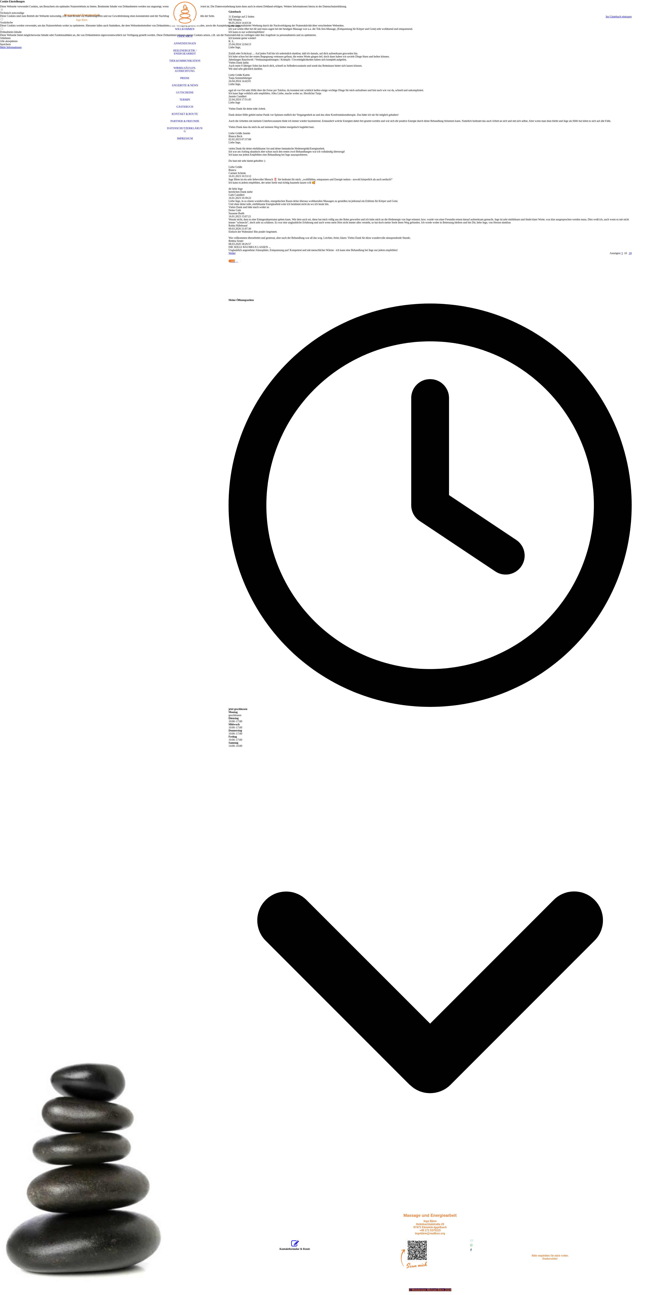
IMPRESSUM (185, 138)
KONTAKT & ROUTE (185, 113)
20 (630, 253)
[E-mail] (471, 1240)
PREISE (184, 78)
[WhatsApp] (471, 1245)
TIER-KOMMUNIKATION (184, 60)
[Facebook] (471, 1249)
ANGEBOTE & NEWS (185, 85)
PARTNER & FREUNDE (184, 121)
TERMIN (185, 99)
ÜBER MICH (184, 36)
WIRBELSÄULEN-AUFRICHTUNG (185, 69)
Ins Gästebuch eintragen (619, 16)
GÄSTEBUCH (184, 106)
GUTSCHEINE (185, 92)
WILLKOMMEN (184, 29)
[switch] (1, 9)
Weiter (232, 253)
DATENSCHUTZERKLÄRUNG (185, 130)
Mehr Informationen (11, 47)
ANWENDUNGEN (185, 43)
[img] (82, 647)
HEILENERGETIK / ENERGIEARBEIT (185, 52)
